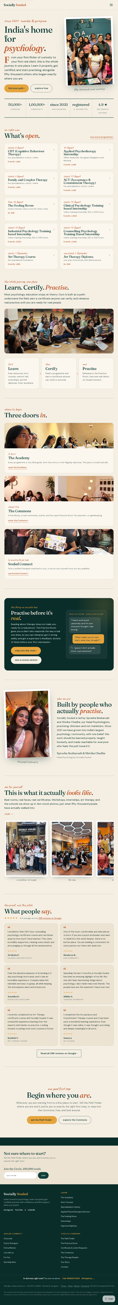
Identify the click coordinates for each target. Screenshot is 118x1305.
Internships (66, 1221)
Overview (8, 1238)
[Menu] (111, 5)
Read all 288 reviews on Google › (59, 1053)
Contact (64, 1267)
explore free (41, 88)
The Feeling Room (69, 1216)
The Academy (67, 1197)
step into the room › (26, 650)
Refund (77, 1286)
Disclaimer (85, 1286)
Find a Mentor (10, 1248)
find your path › (16, 88)
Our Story (65, 1262)
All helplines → (88, 1278)
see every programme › (102, 137)
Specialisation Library (70, 1207)
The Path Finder (68, 1238)
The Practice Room (69, 1243)
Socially (15, 5)
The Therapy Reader (70, 1257)
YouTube (19, 1210)
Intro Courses (67, 1202)
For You (7, 1257)
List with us (9, 1252)
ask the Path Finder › (42, 1120)
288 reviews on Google (49, 918)
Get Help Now (10, 1262)
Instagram (8, 1210)
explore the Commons (75, 1120)
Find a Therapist (11, 1243)
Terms (70, 1286)
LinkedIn (31, 1210)
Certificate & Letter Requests (74, 1248)
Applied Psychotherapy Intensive (75, 1212)
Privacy (64, 1286)
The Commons (67, 1252)
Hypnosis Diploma (69, 1226)
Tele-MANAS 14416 (71, 1278)
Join (43, 1175)
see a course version (26, 660)
